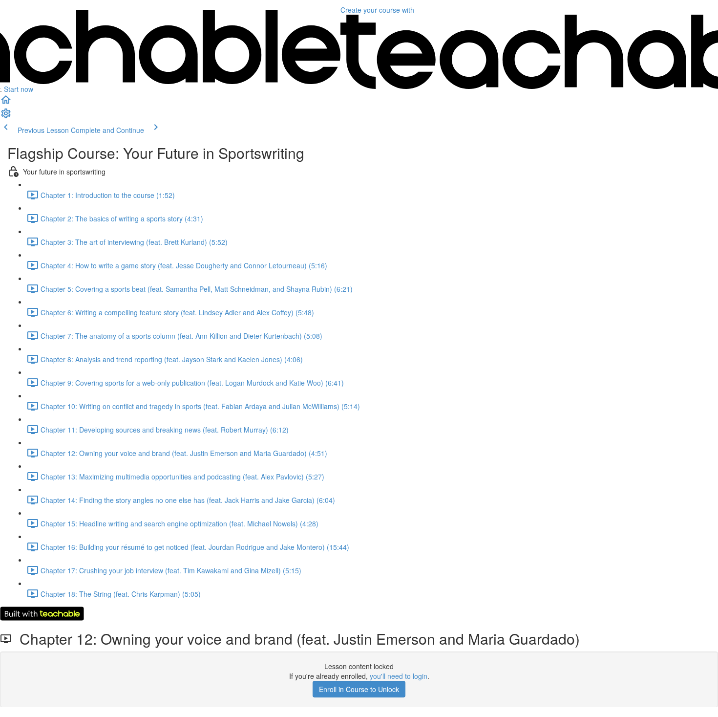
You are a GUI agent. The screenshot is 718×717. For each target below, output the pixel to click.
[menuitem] (6, 116)
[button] (6, 103)
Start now (18, 89)
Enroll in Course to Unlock (359, 689)
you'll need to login (398, 676)
